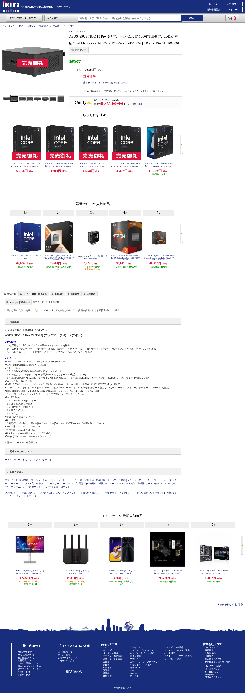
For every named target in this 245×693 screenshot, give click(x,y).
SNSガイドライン (213, 677)
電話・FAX (135, 667)
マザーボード (132, 493)
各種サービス (24, 672)
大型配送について (26, 660)
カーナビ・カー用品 (173, 647)
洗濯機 (106, 670)
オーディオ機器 (110, 653)
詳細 (140, 104)
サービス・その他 (172, 659)
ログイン (213, 3)
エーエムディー (26, 460)
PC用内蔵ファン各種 (160, 493)
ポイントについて (66, 655)
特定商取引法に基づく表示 (217, 662)
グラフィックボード (72, 493)
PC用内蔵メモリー (93, 493)
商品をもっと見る (231, 604)
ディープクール (43, 460)
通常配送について (26, 657)
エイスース (10, 460)
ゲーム (133, 670)
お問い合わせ (74, 671)
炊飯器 (106, 665)
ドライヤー (135, 647)
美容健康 (107, 676)
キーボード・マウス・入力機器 (25, 483)
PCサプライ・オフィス (140, 665)
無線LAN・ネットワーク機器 (111, 480)
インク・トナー (61, 480)
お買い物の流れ (25, 652)
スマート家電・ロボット (57, 486)
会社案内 (209, 656)
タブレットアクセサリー (139, 480)
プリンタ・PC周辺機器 (37, 26)
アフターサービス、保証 (29, 669)
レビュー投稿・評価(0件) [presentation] (35, 294)
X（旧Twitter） (212, 672)
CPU (72, 26)
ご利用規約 (210, 653)
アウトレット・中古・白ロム (178, 656)
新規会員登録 (213, 9)
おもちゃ (134, 673)
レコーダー (108, 650)
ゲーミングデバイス (156, 483)
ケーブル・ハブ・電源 (71, 483)
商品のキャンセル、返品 (29, 666)
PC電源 (144, 493)
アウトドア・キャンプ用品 (177, 650)
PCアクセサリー (50, 483)
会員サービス (24, 675)
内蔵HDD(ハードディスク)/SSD (38, 493)
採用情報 (209, 650)
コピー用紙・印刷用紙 (82, 480)
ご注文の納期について (28, 663)
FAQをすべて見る (66, 660)
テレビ (106, 647)
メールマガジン (212, 669)
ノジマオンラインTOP (12, 26)
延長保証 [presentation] (59, 294)
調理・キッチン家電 (112, 659)
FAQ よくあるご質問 (76, 645)
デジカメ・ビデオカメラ (141, 650)
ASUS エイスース (77, 31)
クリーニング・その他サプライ (27, 486)
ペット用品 (169, 653)
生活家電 (107, 667)
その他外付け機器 (94, 483)
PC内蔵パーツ (59, 26)
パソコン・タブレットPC (142, 653)
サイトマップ (211, 647)
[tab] (10, 293)
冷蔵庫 (106, 662)
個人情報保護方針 (213, 659)
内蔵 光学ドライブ (114, 493)
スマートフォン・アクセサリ (143, 662)
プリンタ (134, 659)
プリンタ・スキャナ (41, 480)
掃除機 (106, 673)
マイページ (233, 9)
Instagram (209, 674)
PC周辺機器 (135, 656)
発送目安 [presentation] (75, 294)
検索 (191, 17)
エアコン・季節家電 (112, 656)
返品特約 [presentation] (91, 294)
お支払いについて (26, 655)
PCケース (32, 496)
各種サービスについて (68, 657)
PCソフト (134, 676)
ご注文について (65, 652)
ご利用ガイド (234, 3)
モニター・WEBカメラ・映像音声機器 (124, 483)
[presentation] (10, 293)
